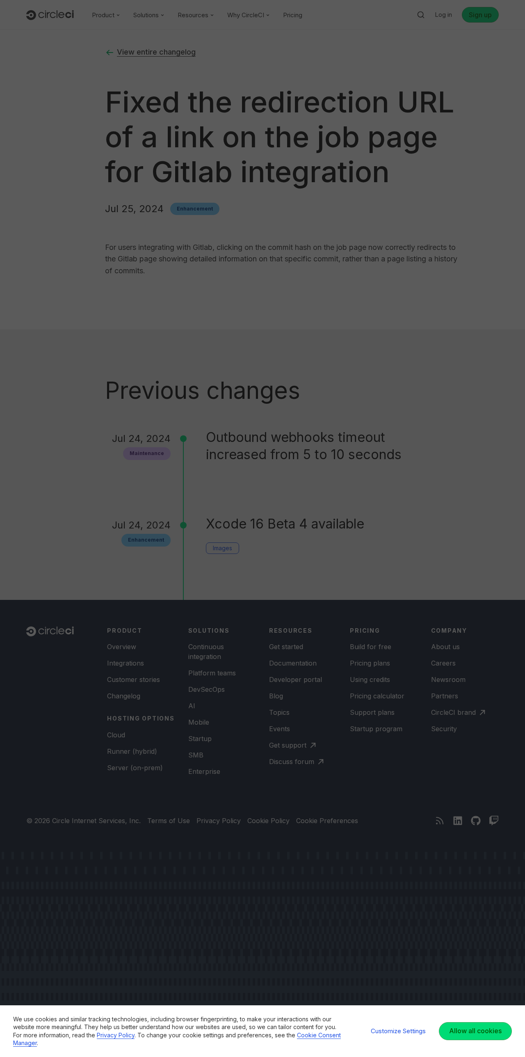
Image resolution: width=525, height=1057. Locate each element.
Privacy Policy (116, 1035)
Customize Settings (398, 1031)
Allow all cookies (475, 1031)
